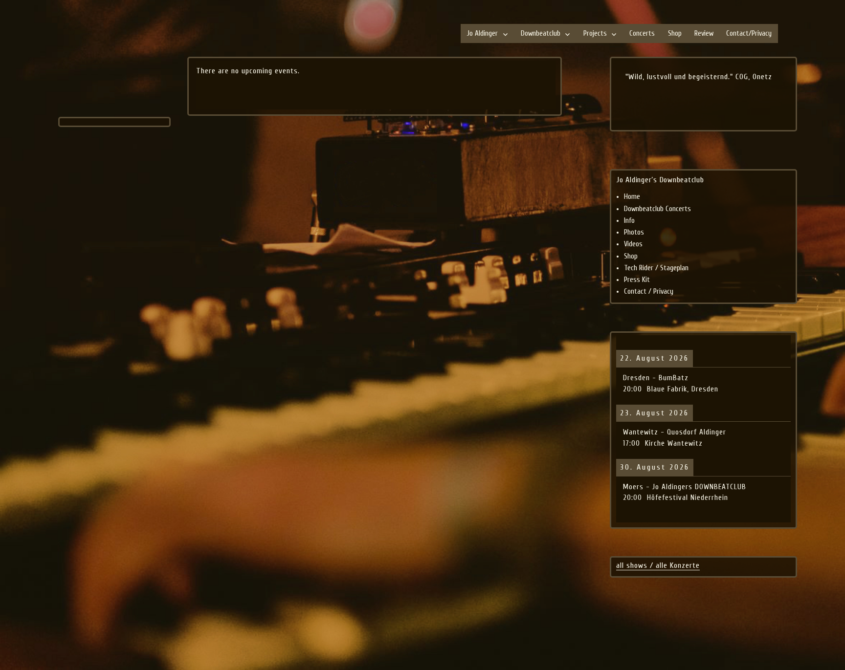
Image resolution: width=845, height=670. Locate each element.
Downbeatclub (540, 33)
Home (632, 197)
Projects (595, 33)
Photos (634, 232)
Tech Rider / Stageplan (656, 268)
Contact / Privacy (648, 291)
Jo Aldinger (482, 33)
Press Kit (637, 280)
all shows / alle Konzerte (658, 565)
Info (629, 220)
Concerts (642, 33)
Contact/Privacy (749, 33)
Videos (633, 244)
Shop (675, 33)
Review (703, 33)
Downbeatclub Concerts (657, 209)
